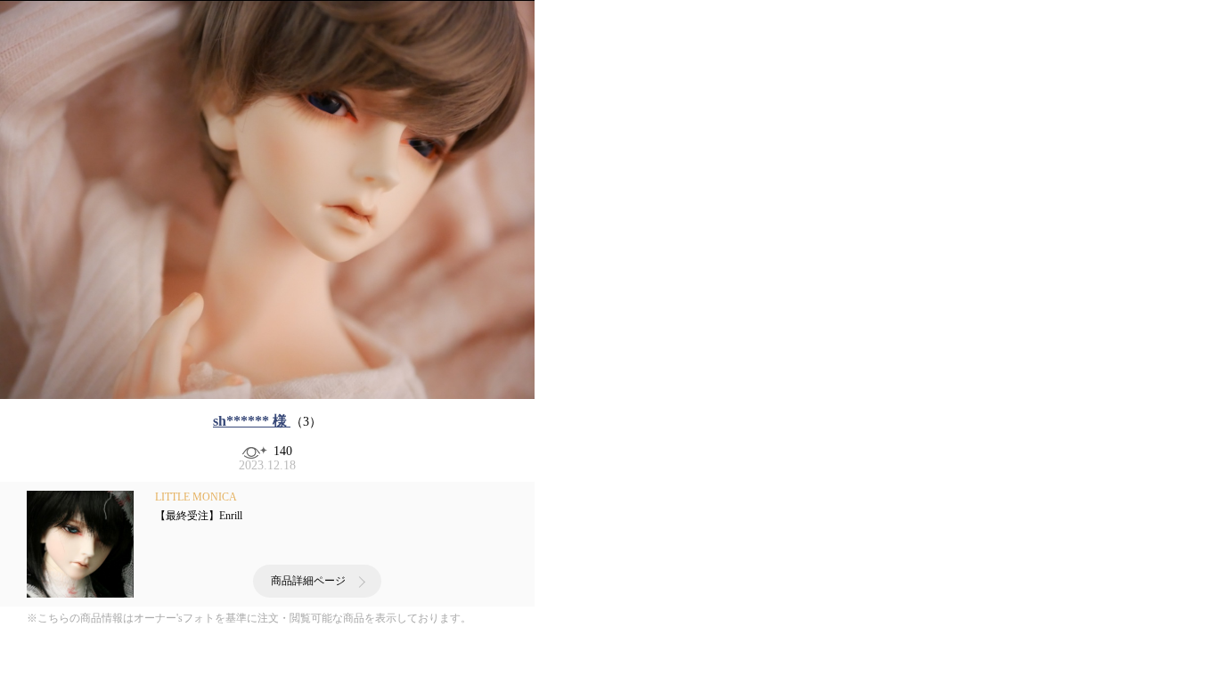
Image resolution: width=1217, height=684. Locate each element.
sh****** (250, 420)
